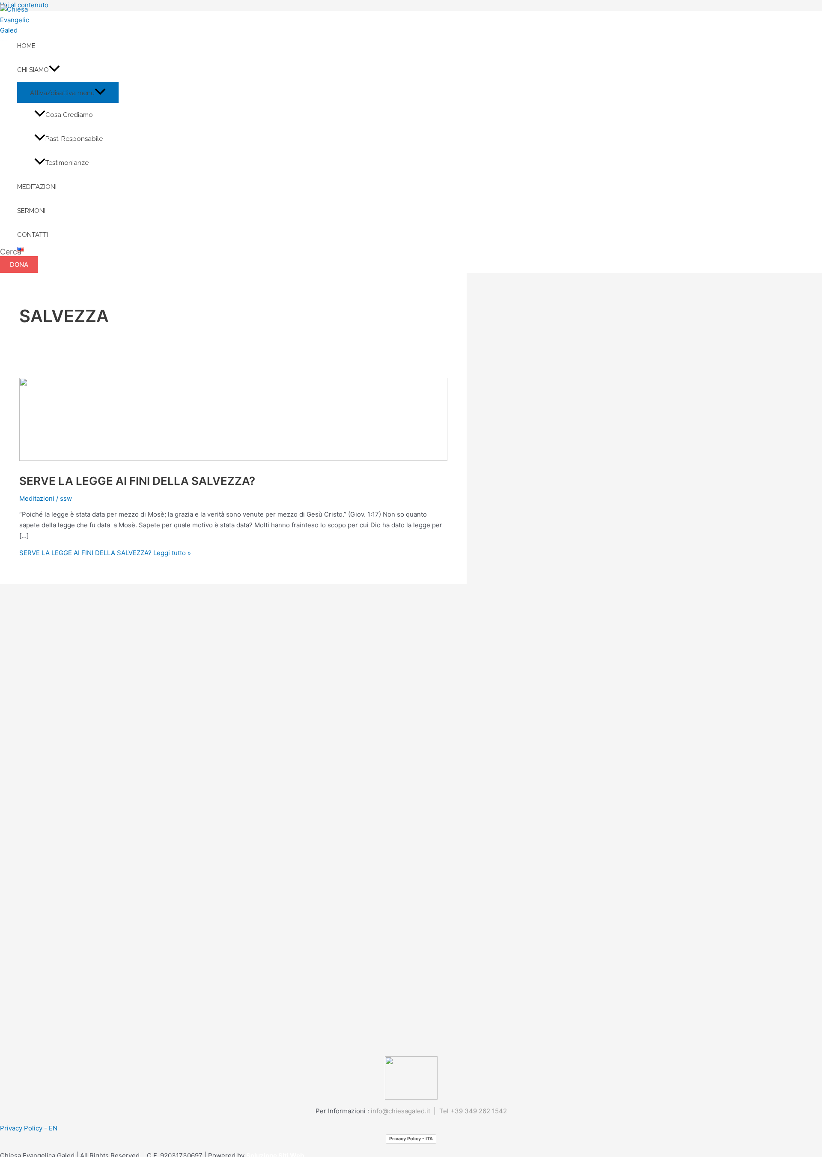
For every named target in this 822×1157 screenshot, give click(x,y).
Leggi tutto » (105, 553)
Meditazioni (36, 498)
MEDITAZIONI (37, 187)
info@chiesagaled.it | (405, 1111)
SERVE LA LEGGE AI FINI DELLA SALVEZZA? (137, 480)
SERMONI (31, 211)
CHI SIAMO (33, 70)
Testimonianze (67, 163)
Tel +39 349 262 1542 (473, 1111)
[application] (54, 70)
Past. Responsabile (74, 139)
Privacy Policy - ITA (411, 1139)
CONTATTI (32, 235)
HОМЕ (26, 46)
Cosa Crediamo (69, 115)
